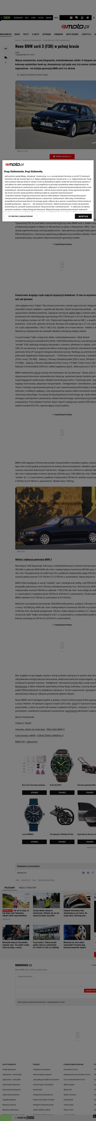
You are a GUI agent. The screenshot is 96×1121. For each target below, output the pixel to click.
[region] (48, 190)
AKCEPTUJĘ (83, 216)
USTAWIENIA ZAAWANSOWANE (20, 216)
